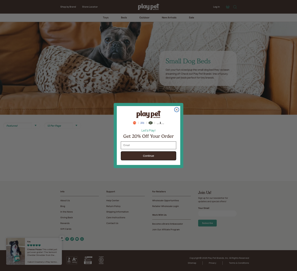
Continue (148, 155)
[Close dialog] (176, 109)
